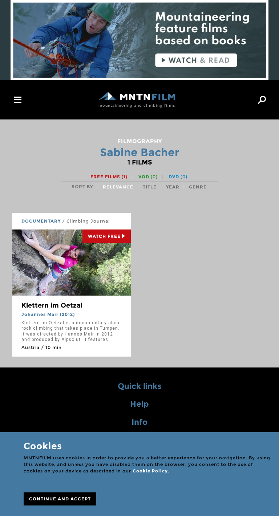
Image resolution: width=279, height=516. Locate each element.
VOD (148, 176)
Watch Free (104, 236)
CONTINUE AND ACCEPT (60, 498)
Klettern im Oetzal (51, 305)
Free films (109, 176)
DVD (178, 176)
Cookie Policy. (151, 471)
